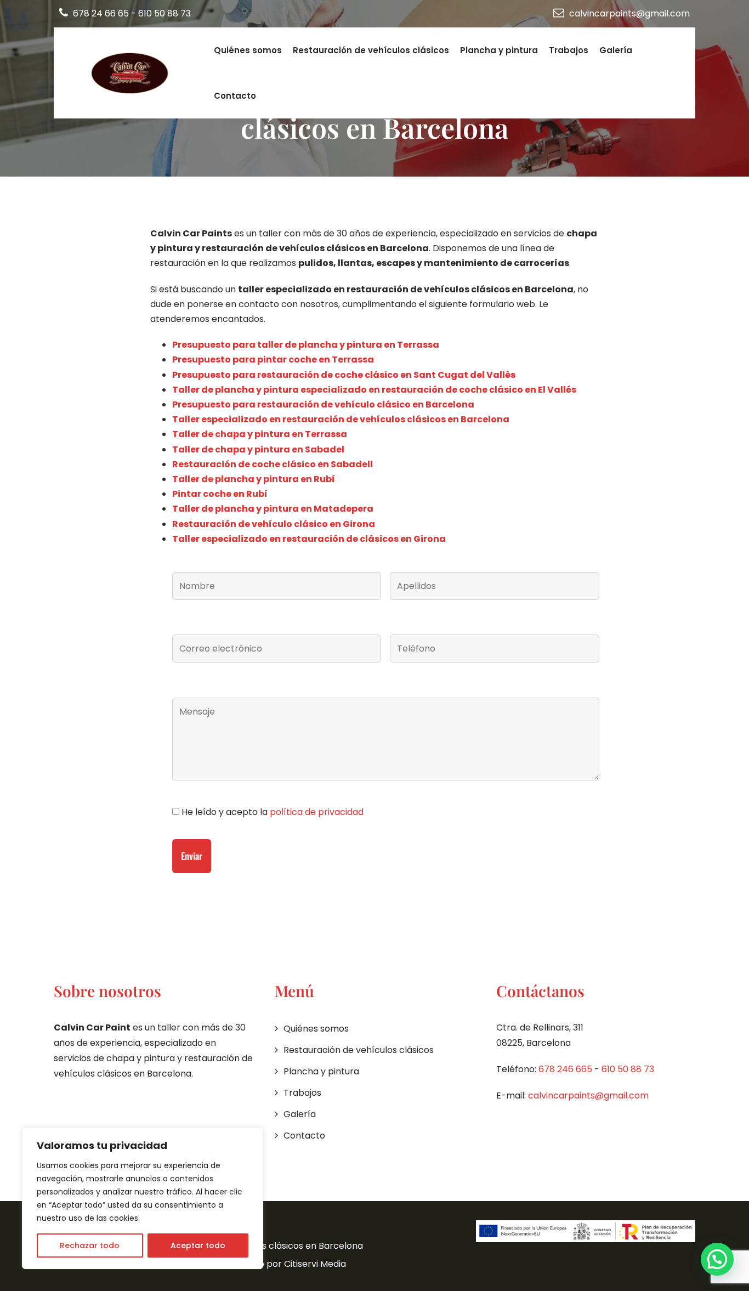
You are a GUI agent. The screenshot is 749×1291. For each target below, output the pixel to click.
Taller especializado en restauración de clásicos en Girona (309, 539)
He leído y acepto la (271, 812)
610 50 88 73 (164, 13)
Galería (615, 50)
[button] (717, 1259)
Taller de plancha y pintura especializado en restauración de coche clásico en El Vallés (374, 389)
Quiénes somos (248, 50)
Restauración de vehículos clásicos (371, 50)
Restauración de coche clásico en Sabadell (272, 464)
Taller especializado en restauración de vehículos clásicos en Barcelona (340, 419)
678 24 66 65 (101, 13)
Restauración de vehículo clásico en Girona (273, 524)
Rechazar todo (90, 1245)
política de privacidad (317, 812)
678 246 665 (565, 1069)
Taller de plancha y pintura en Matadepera (272, 508)
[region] (142, 1198)
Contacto (235, 95)
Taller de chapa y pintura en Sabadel (258, 449)
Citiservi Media (315, 1264)
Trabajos (568, 50)
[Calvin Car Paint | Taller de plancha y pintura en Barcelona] (131, 73)
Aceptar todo (198, 1245)
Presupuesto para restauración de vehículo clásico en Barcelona (323, 404)
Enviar (191, 856)
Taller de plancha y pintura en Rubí (254, 479)
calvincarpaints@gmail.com (628, 13)
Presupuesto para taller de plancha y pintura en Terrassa (305, 344)
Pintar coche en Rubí (220, 494)
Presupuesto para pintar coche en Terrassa (273, 359)
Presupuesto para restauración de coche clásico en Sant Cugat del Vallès (343, 375)
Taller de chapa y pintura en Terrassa (259, 434)
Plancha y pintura (499, 50)
